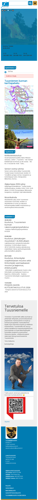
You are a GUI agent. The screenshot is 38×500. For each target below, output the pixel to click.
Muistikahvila (11, 197)
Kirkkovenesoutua (13, 155)
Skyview (7, 422)
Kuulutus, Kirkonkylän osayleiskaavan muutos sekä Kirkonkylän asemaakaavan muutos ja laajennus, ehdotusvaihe (18, 263)
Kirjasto (15, 51)
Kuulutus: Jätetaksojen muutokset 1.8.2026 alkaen (17, 239)
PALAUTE (8, 485)
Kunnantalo (7, 51)
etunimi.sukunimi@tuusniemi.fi (14, 448)
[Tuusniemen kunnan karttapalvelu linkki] (19, 99)
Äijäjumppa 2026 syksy (15, 184)
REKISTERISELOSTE (10, 490)
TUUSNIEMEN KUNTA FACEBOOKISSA (16, 495)
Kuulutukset (9, 217)
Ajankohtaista (9, 68)
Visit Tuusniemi (28, 51)
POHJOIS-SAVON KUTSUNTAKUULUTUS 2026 (17, 286)
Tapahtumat (9, 152)
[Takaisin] (6, 72)
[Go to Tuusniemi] (5, 4)
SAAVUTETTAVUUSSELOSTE (13, 493)
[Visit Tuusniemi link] (19, 139)
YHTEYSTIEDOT (10, 488)
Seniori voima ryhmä (14, 168)
